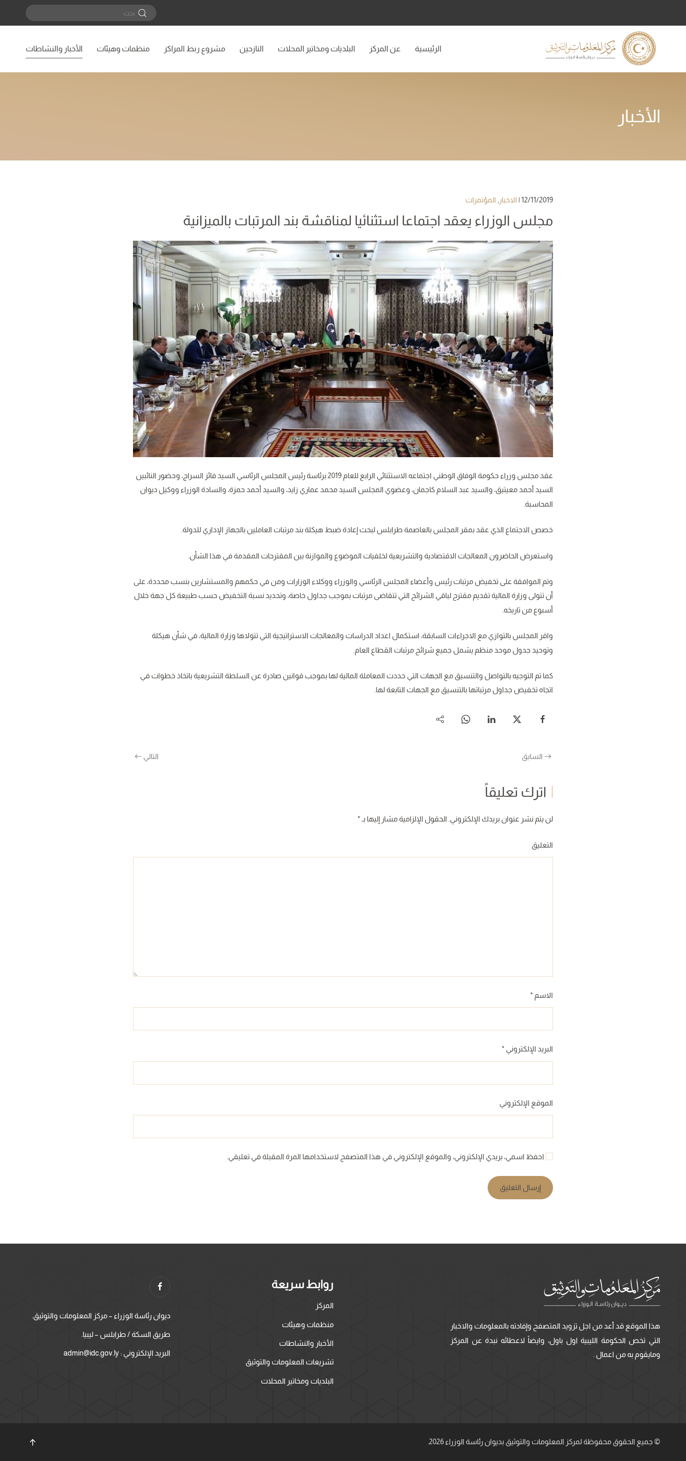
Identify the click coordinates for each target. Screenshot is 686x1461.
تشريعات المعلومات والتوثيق (289, 1362)
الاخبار (508, 200)
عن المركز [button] (385, 48)
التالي (151, 756)
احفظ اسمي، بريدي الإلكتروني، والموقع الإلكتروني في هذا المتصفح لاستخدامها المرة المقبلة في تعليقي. (386, 1157)
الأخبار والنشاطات (54, 48)
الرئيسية (428, 48)
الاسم (541, 995)
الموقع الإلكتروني (526, 1103)
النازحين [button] (251, 48)
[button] (33, 1442)
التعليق (542, 845)
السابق (532, 756)
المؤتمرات (480, 200)
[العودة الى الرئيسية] (602, 49)
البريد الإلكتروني (527, 1049)
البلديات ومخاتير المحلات (316, 48)
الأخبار (639, 116)
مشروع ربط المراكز (194, 48)
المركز (324, 1305)
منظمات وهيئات (123, 48)
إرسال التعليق (520, 1187)
